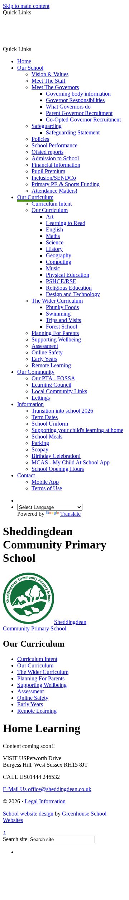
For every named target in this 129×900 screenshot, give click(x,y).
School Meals (47, 436)
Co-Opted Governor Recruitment (83, 119)
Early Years (44, 359)
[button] (34, 49)
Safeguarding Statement (73, 132)
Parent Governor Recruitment (79, 113)
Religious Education (69, 288)
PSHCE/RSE (61, 281)
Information (30, 404)
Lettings (41, 398)
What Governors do (68, 107)
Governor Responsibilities (75, 100)
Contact (26, 475)
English (54, 229)
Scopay (40, 449)
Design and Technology (73, 294)
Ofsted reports (47, 152)
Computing (58, 262)
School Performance (54, 145)
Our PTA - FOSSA (53, 378)
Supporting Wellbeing (56, 339)
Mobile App (45, 482)
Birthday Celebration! (56, 456)
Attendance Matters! (54, 191)
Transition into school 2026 (62, 411)
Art (49, 216)
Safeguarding (47, 126)
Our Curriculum (35, 197)
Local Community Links (59, 391)
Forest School (61, 326)
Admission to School (55, 158)
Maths (53, 236)
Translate (70, 514)
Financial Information (56, 165)
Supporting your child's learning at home (77, 430)
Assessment (45, 346)
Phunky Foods (62, 307)
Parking (40, 443)
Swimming (58, 314)
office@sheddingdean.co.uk (47, 789)
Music (53, 268)
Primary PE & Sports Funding (66, 184)
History (54, 249)
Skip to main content (26, 6)
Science (54, 242)
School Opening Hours (58, 469)
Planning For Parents (55, 333)
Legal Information (45, 801)
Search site (15, 839)
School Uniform (50, 424)
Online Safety (47, 352)
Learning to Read (65, 223)
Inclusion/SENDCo (54, 178)
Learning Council (51, 385)
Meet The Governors (55, 87)
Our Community (35, 372)
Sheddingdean (44, 625)
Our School (30, 68)
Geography (58, 255)
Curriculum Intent (52, 204)
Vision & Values (50, 74)
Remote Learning (51, 365)
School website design (28, 814)
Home (24, 61)
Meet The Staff (49, 81)
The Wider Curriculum (57, 301)
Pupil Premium (48, 171)
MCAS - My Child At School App (71, 462)
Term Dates (45, 417)
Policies (40, 139)
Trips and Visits (63, 320)
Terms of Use (47, 488)
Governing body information (78, 94)
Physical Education (67, 275)
